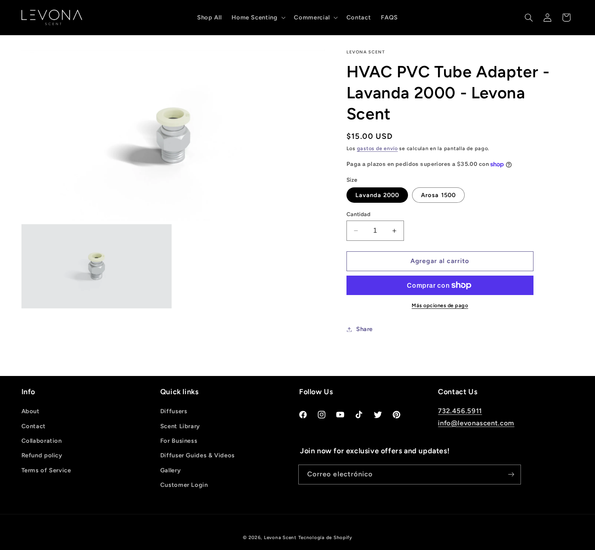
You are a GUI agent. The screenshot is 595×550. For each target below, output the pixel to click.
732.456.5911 (460, 411)
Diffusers (173, 411)
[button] (258, 17)
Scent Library (180, 426)
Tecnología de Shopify (325, 537)
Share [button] (364, 329)
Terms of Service (46, 470)
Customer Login (184, 484)
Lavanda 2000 (377, 195)
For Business (179, 440)
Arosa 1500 (438, 195)
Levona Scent (280, 537)
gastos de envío (377, 148)
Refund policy (41, 455)
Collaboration (41, 440)
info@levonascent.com (476, 423)
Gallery (170, 470)
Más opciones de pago (440, 305)
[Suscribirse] (511, 474)
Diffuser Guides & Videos (197, 455)
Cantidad (358, 214)
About (30, 411)
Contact (33, 426)
